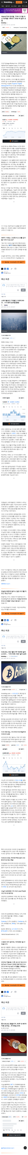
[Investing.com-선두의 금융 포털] (9, 2)
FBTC (3, 1089)
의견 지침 (3, 294)
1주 (6, 128)
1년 (15, 128)
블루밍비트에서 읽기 (7, 1152)
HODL (22, 1093)
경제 (19, 6)
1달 (9, 128)
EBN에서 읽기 (5, 584)
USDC (14, 433)
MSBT (5, 1097)
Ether (4, 887)
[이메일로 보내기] (15, 269)
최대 (21, 128)
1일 (3, 128)
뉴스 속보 (13, 6)
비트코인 (15, 693)
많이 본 (8, 6)
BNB (13, 923)
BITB (18, 1095)
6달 (12, 128)
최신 (3, 6)
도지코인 (14, 929)
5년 (18, 128)
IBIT (11, 1084)
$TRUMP (4, 931)
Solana (3, 921)
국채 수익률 (18, 780)
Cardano (20, 921)
